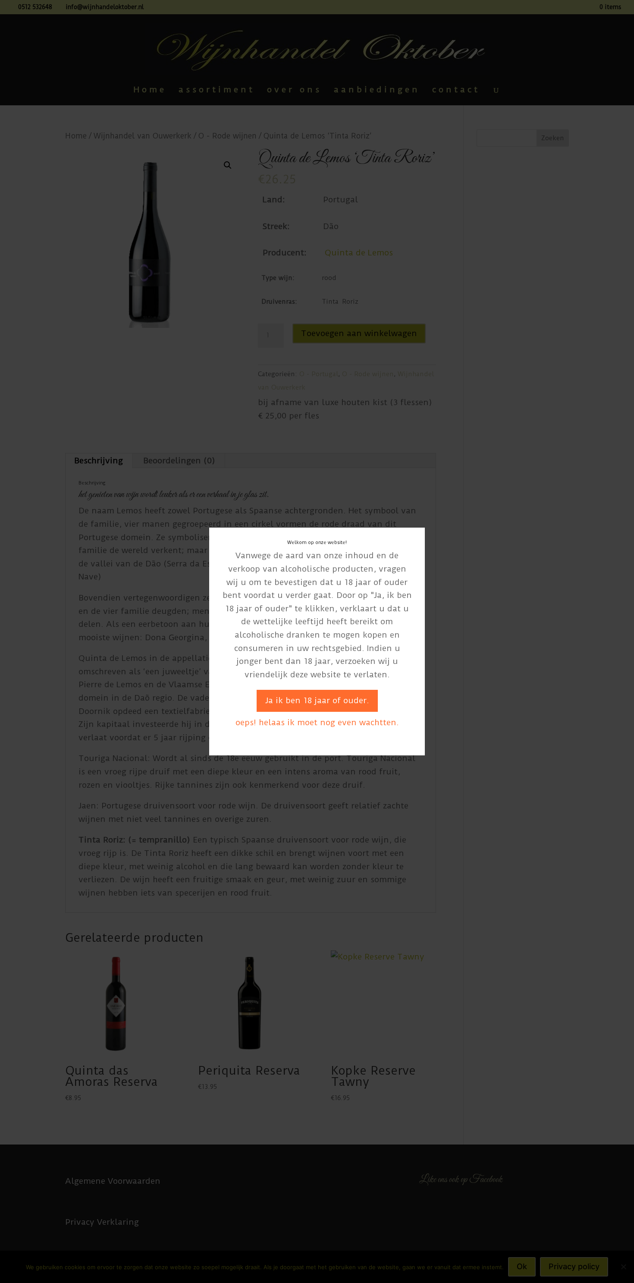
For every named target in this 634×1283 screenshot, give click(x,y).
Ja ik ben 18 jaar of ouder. (317, 700)
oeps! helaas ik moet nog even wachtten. (317, 722)
